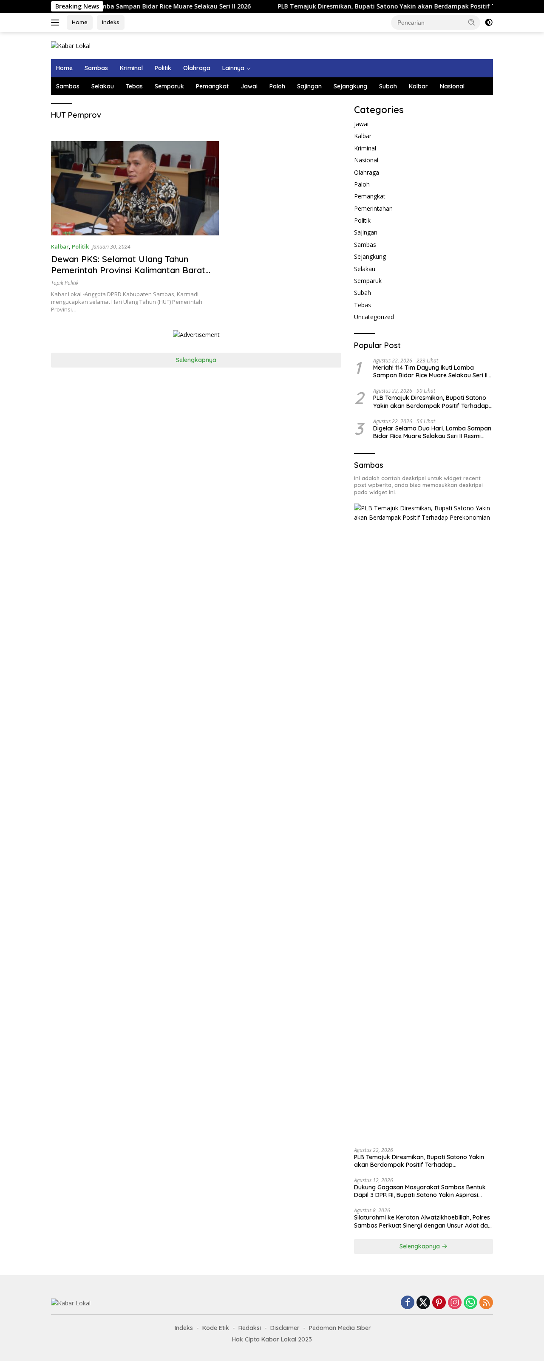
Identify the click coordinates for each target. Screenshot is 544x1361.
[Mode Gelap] (488, 22)
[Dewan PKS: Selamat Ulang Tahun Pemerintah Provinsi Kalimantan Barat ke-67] (135, 188)
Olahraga (196, 68)
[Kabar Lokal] (71, 45)
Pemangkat (212, 86)
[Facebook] (407, 1303)
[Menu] (56, 22)
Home (80, 22)
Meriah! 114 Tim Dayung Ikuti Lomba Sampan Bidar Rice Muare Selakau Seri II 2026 (430, 371)
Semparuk (169, 86)
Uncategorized (374, 317)
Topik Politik (65, 282)
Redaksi (249, 1328)
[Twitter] (423, 1303)
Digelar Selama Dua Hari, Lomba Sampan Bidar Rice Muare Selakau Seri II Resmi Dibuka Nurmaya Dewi (432, 431)
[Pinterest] (439, 1303)
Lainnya (233, 68)
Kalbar (418, 86)
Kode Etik (215, 1328)
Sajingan (309, 86)
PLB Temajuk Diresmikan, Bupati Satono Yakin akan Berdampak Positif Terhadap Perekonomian (391, 6)
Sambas (96, 68)
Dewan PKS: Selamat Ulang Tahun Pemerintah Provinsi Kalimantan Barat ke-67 (128, 270)
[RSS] (486, 1303)
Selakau (102, 86)
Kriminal (131, 68)
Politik (163, 68)
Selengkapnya (196, 360)
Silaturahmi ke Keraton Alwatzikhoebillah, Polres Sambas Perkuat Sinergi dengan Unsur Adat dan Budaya (422, 1221)
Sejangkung (350, 86)
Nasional (452, 86)
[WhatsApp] (470, 1303)
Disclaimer (285, 1328)
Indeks (110, 22)
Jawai (249, 86)
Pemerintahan (373, 208)
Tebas (134, 86)
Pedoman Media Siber (340, 1328)
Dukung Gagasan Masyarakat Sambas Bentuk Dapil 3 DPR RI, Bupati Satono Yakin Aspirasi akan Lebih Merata (420, 1191)
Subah (388, 86)
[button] (471, 22)
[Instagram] (455, 1303)
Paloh (277, 86)
